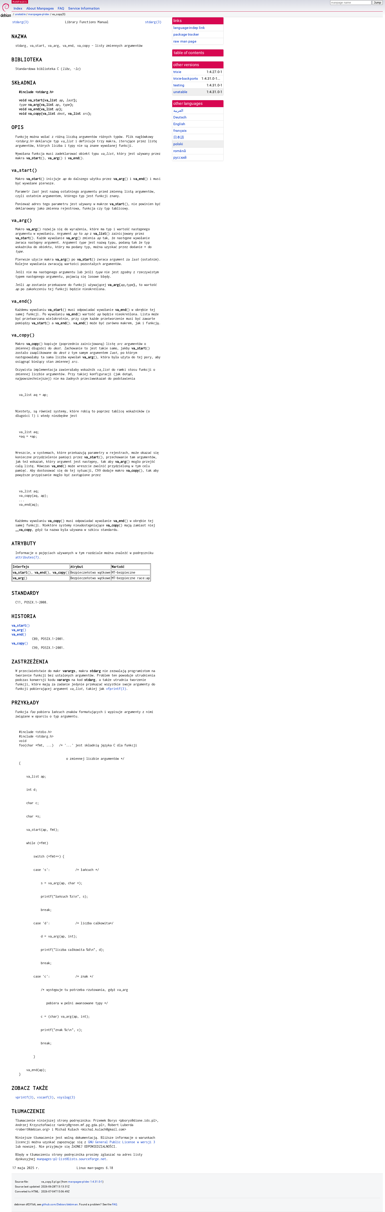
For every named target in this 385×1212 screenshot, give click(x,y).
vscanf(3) (45, 1097)
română (179, 151)
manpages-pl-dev (38, 14)
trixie (177, 72)
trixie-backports (185, 78)
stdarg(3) (20, 22)
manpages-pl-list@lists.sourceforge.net (71, 1159)
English (179, 124)
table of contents (189, 53)
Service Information (84, 8)
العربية (178, 110)
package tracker (186, 34)
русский (179, 157)
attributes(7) (27, 557)
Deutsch (179, 117)
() (21, 625)
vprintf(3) (24, 1097)
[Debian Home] (5, 9)
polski (178, 144)
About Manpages (40, 8)
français (179, 130)
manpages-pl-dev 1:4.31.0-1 (85, 1181)
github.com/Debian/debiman (60, 1204)
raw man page (184, 41)
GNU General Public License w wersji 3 (121, 1142)
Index (18, 8)
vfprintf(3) (116, 689)
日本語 (178, 137)
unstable (20, 14)
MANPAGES (20, 1)
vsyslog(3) (66, 1097)
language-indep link (189, 28)
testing (178, 85)
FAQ (61, 8)
